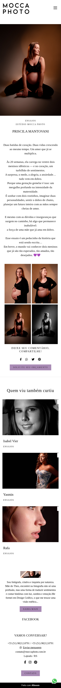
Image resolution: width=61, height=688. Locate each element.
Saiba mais (30, 609)
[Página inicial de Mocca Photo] (16, 8)
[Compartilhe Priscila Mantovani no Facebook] (21, 359)
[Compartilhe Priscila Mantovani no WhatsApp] (26, 359)
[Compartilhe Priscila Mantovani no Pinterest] (39, 359)
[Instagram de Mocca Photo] (30, 662)
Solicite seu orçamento (30, 367)
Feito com (30, 685)
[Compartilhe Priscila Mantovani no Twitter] (33, 359)
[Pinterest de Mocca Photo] (35, 662)
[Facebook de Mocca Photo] (25, 662)
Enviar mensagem (32, 647)
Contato (30, 673)
